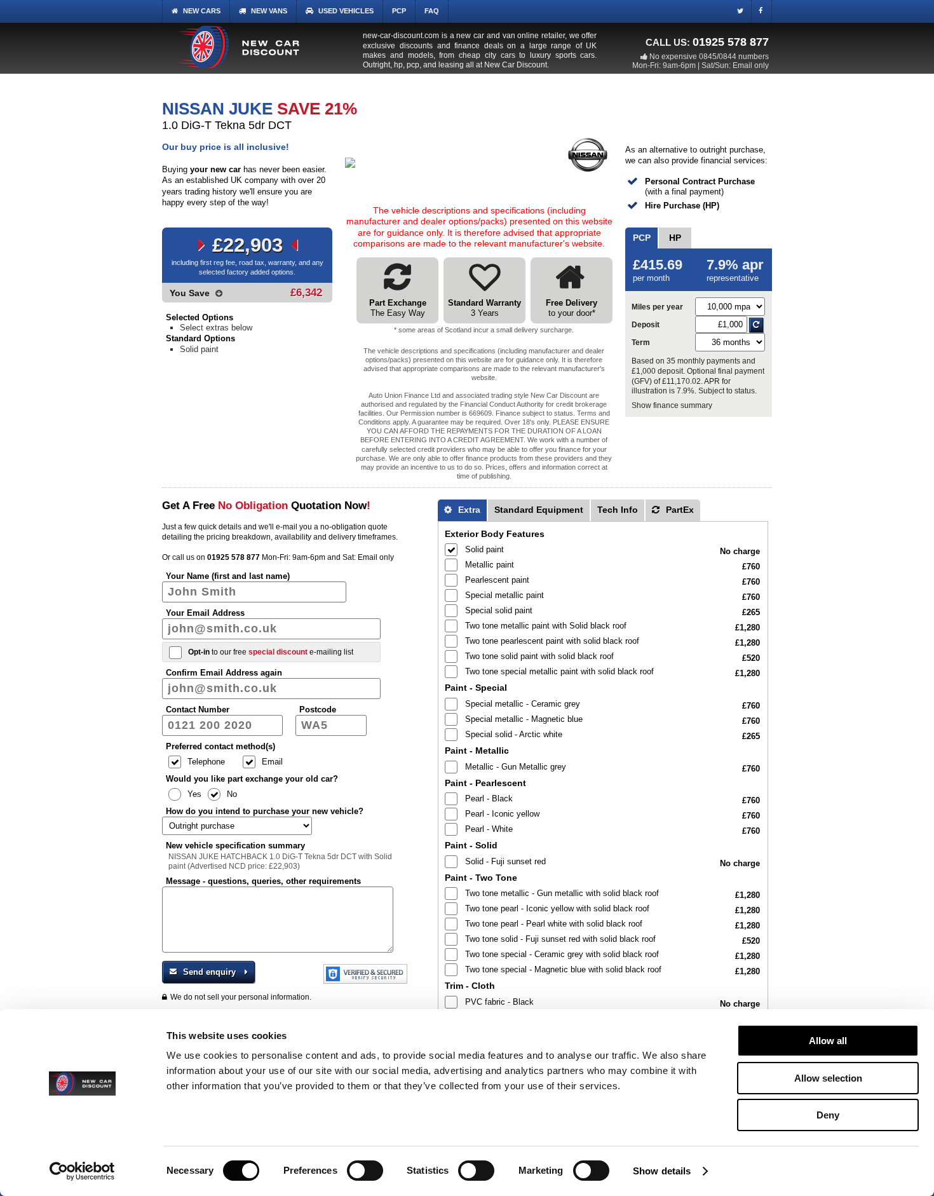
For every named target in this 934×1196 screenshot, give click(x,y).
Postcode (317, 709)
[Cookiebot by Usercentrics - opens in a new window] (82, 1171)
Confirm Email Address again (224, 672)
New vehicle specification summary (235, 845)
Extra (468, 510)
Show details (662, 1170)
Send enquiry (209, 972)
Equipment (538, 510)
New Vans (269, 11)
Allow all (828, 1040)
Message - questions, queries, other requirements (263, 881)
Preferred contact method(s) (220, 746)
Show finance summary (672, 405)
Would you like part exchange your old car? (252, 779)
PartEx (678, 510)
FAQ (431, 11)
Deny (827, 1115)
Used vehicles (346, 11)
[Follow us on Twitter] (742, 12)
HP (675, 238)
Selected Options (199, 317)
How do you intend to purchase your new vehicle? (264, 811)
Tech (617, 510)
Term (641, 342)
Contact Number (197, 709)
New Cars (201, 11)
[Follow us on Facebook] (763, 12)
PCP (399, 11)
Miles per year (657, 306)
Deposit (646, 324)
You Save (191, 293)
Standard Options (200, 338)
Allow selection (828, 1078)
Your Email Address (205, 613)
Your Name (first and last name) (228, 576)
